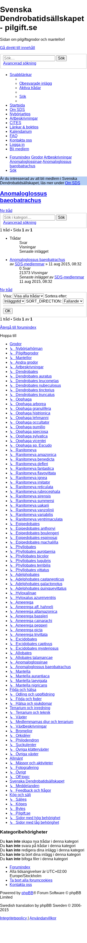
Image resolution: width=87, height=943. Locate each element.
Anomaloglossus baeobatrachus (23, 196)
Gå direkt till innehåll (17, 48)
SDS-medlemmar (29, 264)
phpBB (27, 893)
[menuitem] (35, 83)
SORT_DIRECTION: (44, 301)
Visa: (8, 296)
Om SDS (72, 183)
